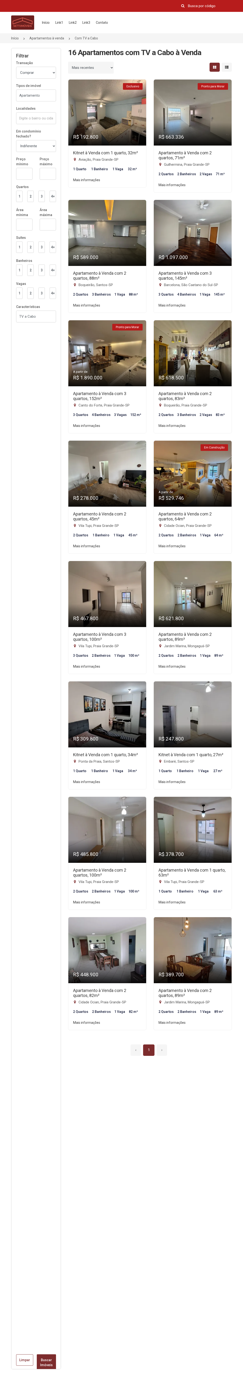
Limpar (24, 1360)
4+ (53, 196)
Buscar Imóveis (46, 1362)
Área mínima (22, 212)
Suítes (21, 238)
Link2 (73, 22)
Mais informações (86, 180)
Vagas (21, 284)
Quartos (22, 187)
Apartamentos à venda (46, 38)
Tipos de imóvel (28, 86)
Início (46, 22)
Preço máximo (46, 161)
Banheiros (24, 261)
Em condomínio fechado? (28, 133)
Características (28, 307)
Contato (102, 22)
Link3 (86, 22)
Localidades (26, 108)
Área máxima (46, 212)
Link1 (59, 22)
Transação (24, 63)
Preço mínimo (22, 161)
